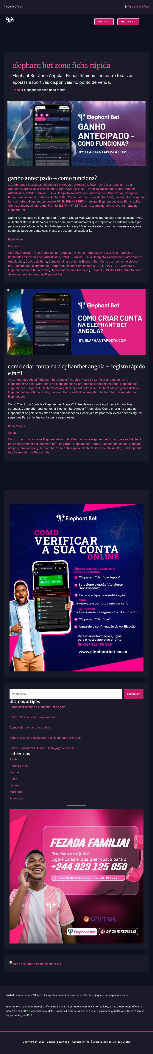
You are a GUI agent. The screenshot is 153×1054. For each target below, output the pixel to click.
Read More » (16, 239)
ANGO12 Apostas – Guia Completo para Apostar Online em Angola (53, 252)
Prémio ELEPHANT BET (64, 205)
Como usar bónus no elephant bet (90, 197)
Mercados (35, 184)
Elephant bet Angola (55, 388)
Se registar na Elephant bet (32, 452)
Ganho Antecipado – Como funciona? (52, 178)
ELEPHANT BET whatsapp (80, 201)
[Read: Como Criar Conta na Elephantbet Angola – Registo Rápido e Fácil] (76, 321)
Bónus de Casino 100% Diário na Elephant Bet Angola (46, 738)
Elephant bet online (83, 388)
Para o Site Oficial (138, 6)
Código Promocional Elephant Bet (32, 717)
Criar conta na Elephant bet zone (96, 384)
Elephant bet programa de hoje (118, 388)
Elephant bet (123, 197)
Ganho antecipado (20, 205)
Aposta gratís (19, 766)
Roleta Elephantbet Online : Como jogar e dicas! (42, 748)
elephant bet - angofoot (48, 266)
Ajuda (33, 379)
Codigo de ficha (36, 261)
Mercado (40, 205)
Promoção (17, 798)
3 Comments (16, 184)
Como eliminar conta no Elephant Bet (41, 197)
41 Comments (17, 379)
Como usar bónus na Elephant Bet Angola (37, 707)
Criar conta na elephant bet (54, 384)
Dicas (13, 779)
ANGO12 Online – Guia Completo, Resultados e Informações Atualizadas (74, 193)
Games (14, 785)
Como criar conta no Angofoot (30, 727)
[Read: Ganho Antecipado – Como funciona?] (76, 133)
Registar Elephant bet (100, 392)
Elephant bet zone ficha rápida (119, 201)
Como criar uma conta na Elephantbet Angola (39, 439)
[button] (77, 33)
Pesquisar (134, 694)
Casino (14, 772)
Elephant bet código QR (45, 201)
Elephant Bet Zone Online (68, 392)
